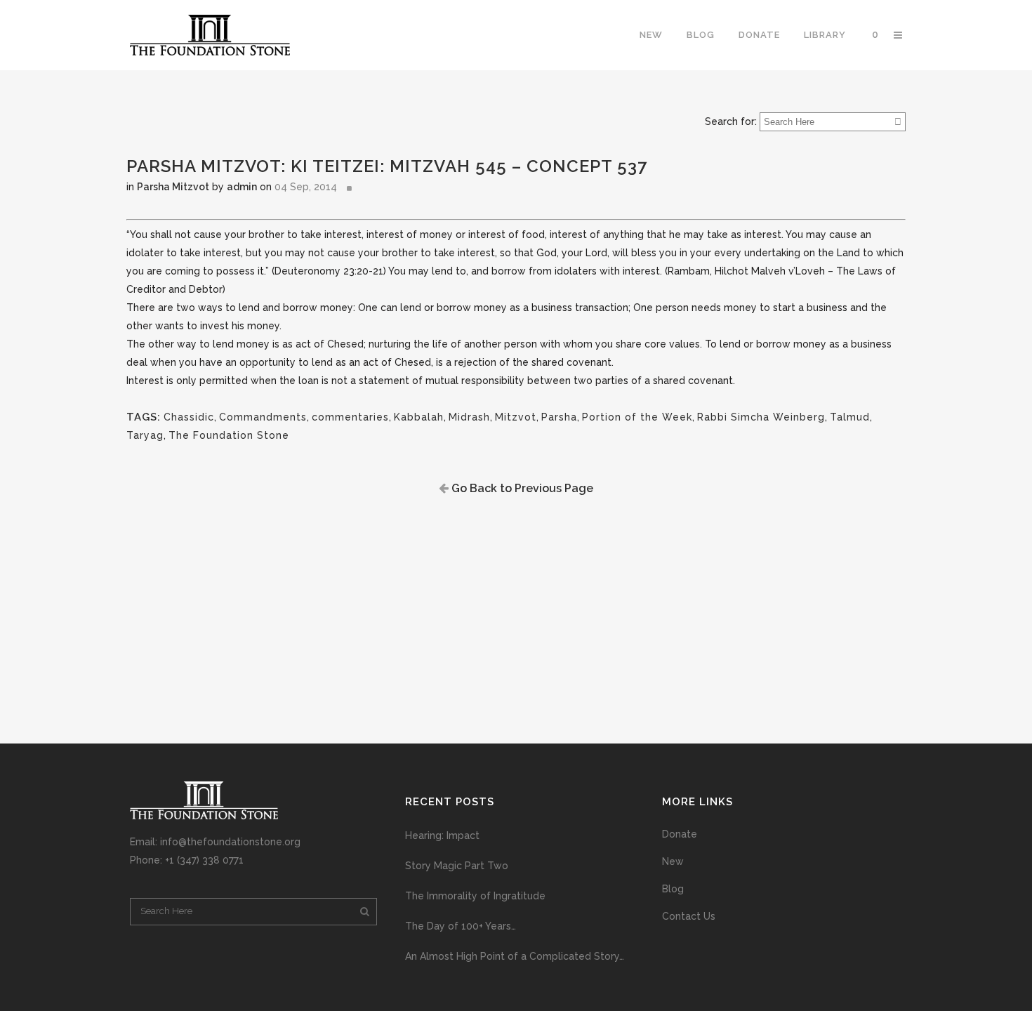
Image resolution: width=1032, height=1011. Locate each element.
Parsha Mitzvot (173, 186)
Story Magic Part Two (456, 865)
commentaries (350, 417)
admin (242, 186)
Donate (679, 834)
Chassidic (189, 417)
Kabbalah (419, 417)
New (673, 861)
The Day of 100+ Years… (460, 926)
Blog (673, 888)
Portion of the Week (637, 417)
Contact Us (688, 916)
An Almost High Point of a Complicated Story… (514, 956)
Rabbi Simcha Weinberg (761, 417)
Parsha (559, 417)
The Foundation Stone (228, 435)
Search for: (731, 121)
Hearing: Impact (442, 835)
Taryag (145, 435)
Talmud (850, 417)
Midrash (469, 417)
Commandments (263, 417)
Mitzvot (515, 417)
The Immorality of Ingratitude (475, 895)
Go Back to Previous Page (521, 488)
